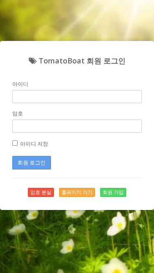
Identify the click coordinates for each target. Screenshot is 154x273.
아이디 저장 (33, 143)
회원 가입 (113, 192)
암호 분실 (40, 192)
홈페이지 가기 (77, 192)
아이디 (20, 84)
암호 (17, 113)
